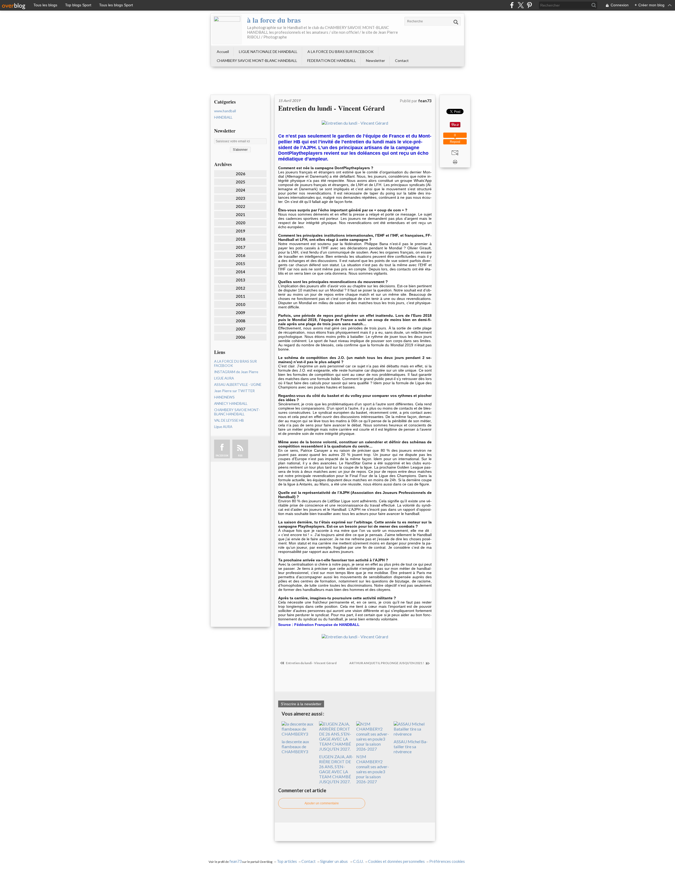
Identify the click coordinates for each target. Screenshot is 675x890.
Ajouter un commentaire (322, 803)
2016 (240, 255)
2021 (240, 214)
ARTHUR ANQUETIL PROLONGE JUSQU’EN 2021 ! (387, 663)
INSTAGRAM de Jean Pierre (236, 372)
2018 (240, 239)
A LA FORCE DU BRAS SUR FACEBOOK (340, 51)
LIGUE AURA (224, 378)
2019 (240, 230)
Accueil (223, 51)
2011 (240, 296)
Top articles (287, 861)
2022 (240, 206)
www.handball (225, 111)
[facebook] (512, 5)
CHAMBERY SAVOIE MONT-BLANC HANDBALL (257, 60)
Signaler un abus (334, 861)
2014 (240, 271)
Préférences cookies (447, 861)
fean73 (235, 861)
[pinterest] (529, 5)
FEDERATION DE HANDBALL (331, 60)
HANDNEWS (224, 397)
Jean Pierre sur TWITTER (234, 391)
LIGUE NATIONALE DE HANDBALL (268, 51)
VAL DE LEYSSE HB (229, 420)
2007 (240, 329)
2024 (240, 190)
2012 (240, 288)
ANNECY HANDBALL (230, 403)
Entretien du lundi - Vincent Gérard (331, 108)
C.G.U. (358, 861)
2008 (240, 320)
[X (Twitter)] (520, 5)
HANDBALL (223, 117)
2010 (240, 304)
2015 (240, 263)
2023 (240, 198)
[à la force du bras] (227, 29)
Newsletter (375, 60)
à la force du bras (274, 20)
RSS (240, 455)
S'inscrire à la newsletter (301, 704)
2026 (240, 173)
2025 (240, 181)
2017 (240, 247)
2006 (240, 337)
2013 (240, 280)
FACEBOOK (222, 455)
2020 (240, 222)
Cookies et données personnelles (396, 861)
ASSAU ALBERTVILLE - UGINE (237, 384)
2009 (240, 312)
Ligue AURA (223, 427)
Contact (402, 60)
